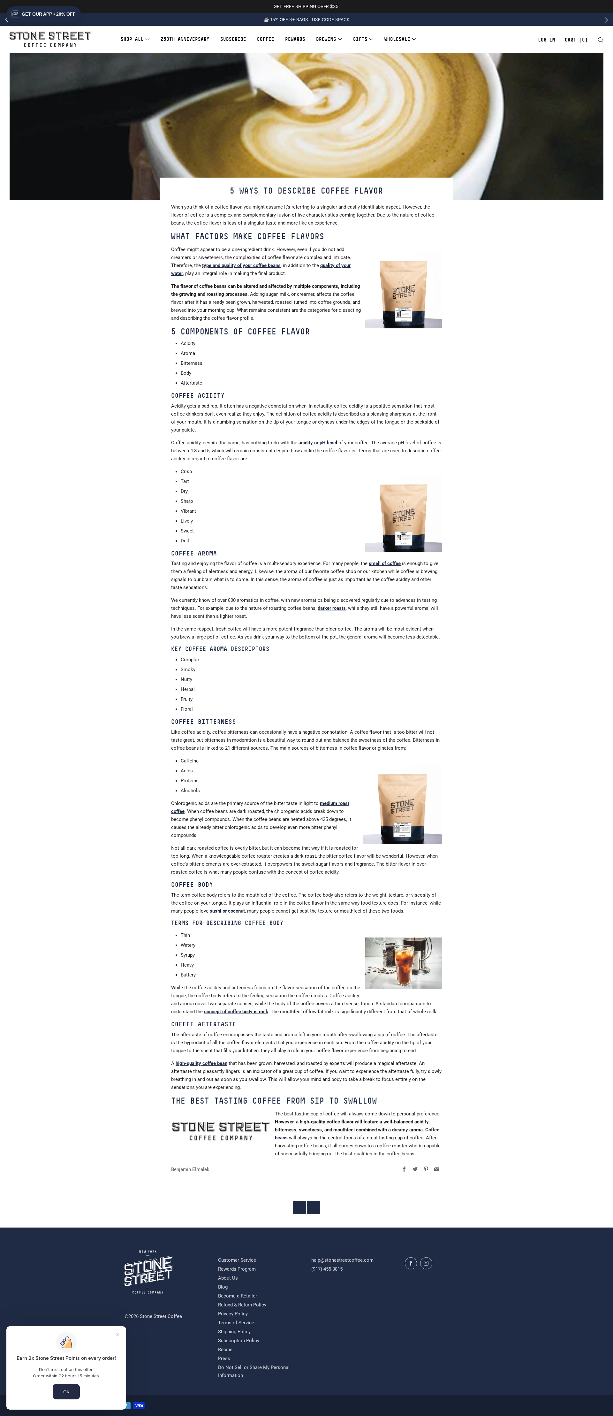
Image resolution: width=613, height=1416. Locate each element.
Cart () (576, 40)
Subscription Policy (238, 1340)
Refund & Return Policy (242, 1305)
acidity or (318, 443)
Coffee (265, 39)
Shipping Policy (234, 1332)
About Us (228, 1278)
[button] (43, 14)
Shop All (132, 39)
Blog (223, 1287)
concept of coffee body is (236, 1011)
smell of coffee (385, 563)
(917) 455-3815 (327, 1269)
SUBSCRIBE (233, 39)
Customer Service (237, 1260)
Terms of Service (236, 1323)
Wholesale (397, 39)
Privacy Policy (233, 1314)
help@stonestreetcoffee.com (342, 1260)
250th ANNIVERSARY (185, 39)
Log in (546, 40)
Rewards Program (237, 1269)
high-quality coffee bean (201, 1063)
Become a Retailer (237, 1296)
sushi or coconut (227, 911)
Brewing (326, 39)
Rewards (295, 39)
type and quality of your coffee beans (241, 265)
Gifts (360, 39)
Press (224, 1358)
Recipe (225, 1349)
